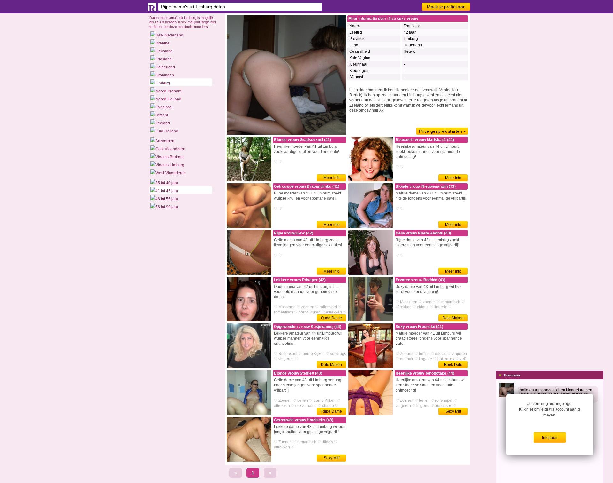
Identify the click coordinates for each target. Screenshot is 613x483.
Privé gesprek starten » (442, 131)
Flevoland (164, 51)
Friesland (163, 59)
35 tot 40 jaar (166, 183)
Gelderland (165, 67)
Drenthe (162, 43)
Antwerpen (164, 141)
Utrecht (161, 115)
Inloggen (549, 437)
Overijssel (164, 107)
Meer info (331, 178)
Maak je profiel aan (446, 6)
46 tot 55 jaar (166, 199)
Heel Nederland (169, 35)
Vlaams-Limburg (169, 165)
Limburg (162, 83)
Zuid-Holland (166, 131)
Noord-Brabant (168, 91)
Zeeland (162, 123)
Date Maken (453, 318)
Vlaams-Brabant (169, 157)
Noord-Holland (168, 99)
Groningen (164, 75)
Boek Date (453, 364)
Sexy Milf (453, 411)
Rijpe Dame (331, 411)
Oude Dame (331, 318)
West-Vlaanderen (170, 173)
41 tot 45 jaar (166, 191)
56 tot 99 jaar (166, 207)
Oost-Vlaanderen (170, 149)
